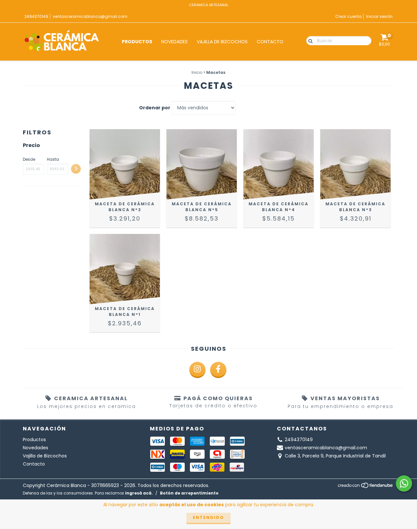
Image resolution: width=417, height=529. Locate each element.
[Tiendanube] (365, 487)
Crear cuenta (348, 16)
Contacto (270, 41)
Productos (137, 41)
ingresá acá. (139, 493)
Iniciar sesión (379, 16)
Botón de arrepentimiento (189, 493)
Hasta (53, 159)
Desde (29, 159)
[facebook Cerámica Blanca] (218, 370)
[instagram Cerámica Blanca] (197, 370)
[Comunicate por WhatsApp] (404, 483)
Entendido (208, 517)
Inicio (197, 72)
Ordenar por (154, 107)
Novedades (174, 41)
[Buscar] (309, 40)
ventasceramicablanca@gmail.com (90, 16)
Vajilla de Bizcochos (222, 41)
